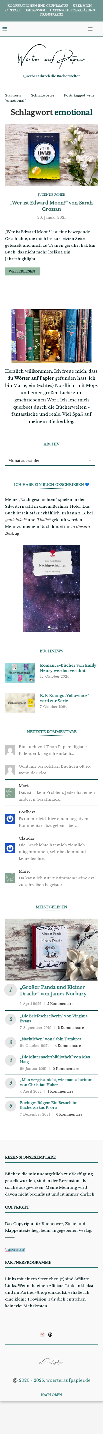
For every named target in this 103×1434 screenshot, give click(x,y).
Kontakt (12, 10)
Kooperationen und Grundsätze (38, 5)
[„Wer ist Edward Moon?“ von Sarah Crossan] (51, 155)
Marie (24, 785)
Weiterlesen (22, 271)
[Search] (98, 29)
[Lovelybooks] (42, 1334)
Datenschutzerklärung (72, 10)
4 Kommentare (68, 1046)
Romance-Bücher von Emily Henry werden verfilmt (68, 668)
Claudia (26, 838)
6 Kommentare (69, 1114)
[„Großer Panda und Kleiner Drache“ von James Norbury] (51, 950)
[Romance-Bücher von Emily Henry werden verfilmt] (20, 673)
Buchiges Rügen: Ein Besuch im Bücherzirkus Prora (49, 1105)
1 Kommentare (61, 1091)
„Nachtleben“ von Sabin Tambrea (50, 1039)
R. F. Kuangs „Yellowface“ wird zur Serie (64, 698)
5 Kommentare (61, 1004)
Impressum (35, 10)
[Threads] (50, 1334)
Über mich (82, 5)
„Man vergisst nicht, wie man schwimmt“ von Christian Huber (57, 1082)
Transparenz (51, 14)
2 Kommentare (71, 1028)
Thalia (42, 519)
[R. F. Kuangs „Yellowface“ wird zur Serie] (20, 703)
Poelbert (27, 812)
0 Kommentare (66, 1069)
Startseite (13, 95)
